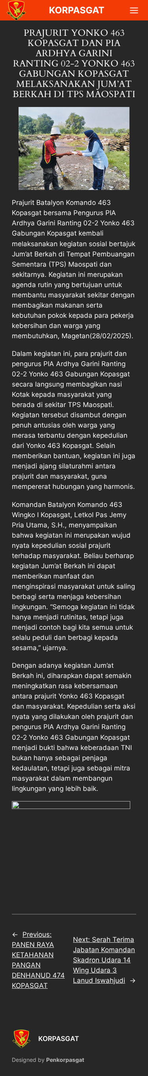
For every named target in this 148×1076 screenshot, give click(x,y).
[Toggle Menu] (134, 10)
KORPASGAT (58, 1039)
